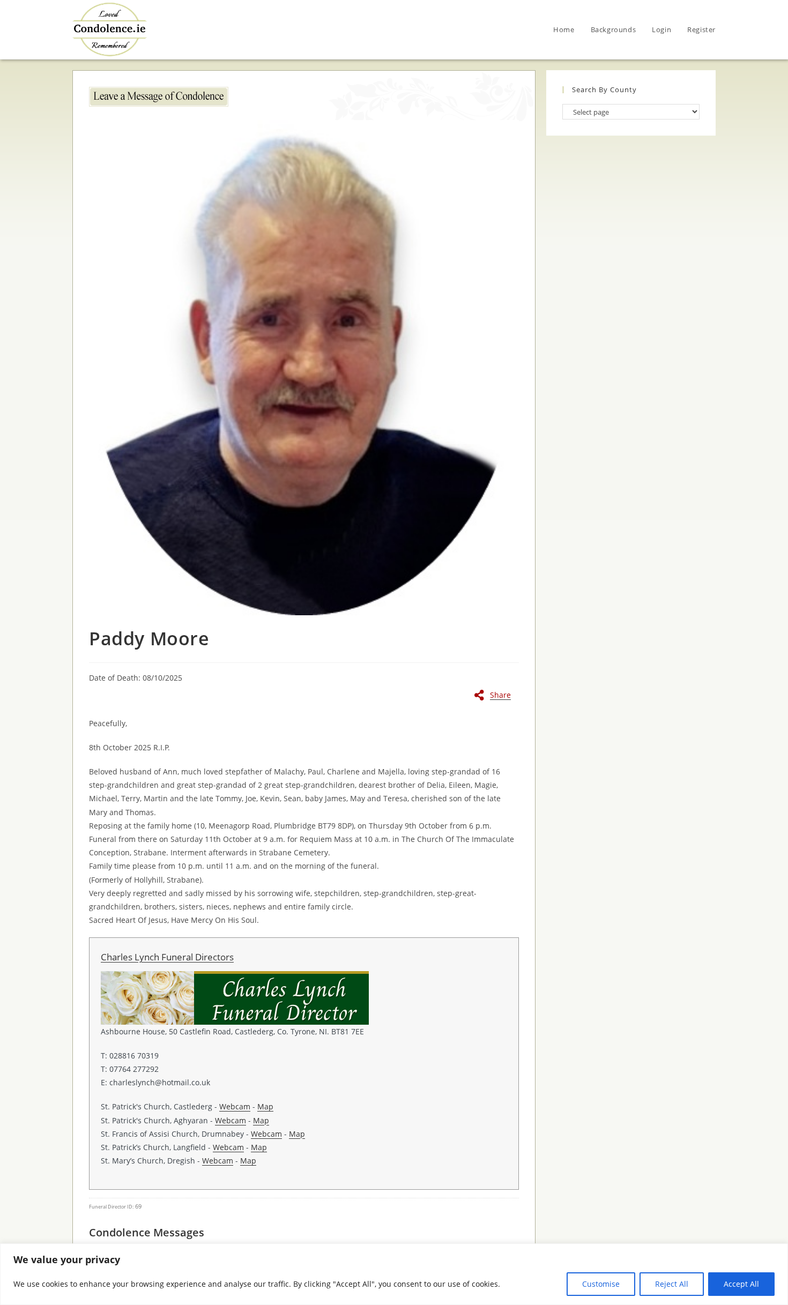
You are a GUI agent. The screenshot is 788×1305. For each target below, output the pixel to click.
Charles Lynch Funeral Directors (167, 957)
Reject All (671, 1284)
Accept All (741, 1284)
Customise (601, 1284)
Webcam (234, 1106)
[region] (394, 1274)
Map (265, 1106)
